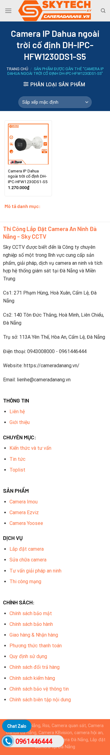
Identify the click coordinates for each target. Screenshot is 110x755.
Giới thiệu (19, 422)
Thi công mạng (25, 581)
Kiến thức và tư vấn (30, 448)
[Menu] (8, 10)
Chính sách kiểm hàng (32, 678)
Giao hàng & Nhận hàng (33, 635)
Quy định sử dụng (28, 656)
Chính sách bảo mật (30, 613)
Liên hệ (17, 411)
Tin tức (17, 459)
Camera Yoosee (26, 523)
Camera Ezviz (24, 512)
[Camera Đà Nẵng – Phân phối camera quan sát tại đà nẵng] (55, 10)
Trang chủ (17, 69)
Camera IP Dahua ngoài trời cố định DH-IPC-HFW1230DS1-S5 (28, 176)
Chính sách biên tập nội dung (40, 700)
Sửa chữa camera (27, 560)
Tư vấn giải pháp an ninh (35, 571)
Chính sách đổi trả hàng (34, 667)
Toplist (17, 470)
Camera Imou (23, 502)
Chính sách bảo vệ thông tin (39, 689)
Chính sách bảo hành (31, 624)
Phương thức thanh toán (35, 646)
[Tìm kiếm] (103, 11)
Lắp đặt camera (26, 549)
